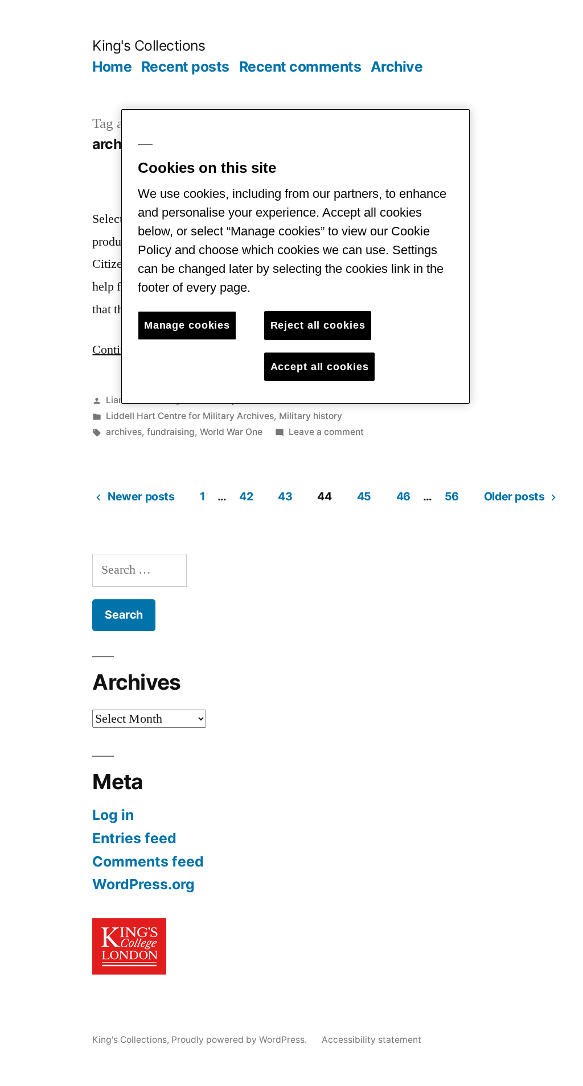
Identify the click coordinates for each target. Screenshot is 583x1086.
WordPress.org (143, 884)
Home (112, 66)
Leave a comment (326, 431)
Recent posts (185, 66)
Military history (310, 416)
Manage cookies (187, 325)
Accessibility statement (371, 1039)
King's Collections (148, 45)
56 (452, 496)
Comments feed (148, 861)
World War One (231, 431)
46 (403, 496)
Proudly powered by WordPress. (240, 1039)
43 (285, 496)
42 (246, 496)
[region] (295, 256)
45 (364, 496)
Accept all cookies (319, 366)
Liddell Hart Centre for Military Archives (190, 416)
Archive (397, 66)
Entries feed (134, 838)
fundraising (171, 431)
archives (124, 431)
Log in (113, 814)
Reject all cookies (318, 325)
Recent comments (300, 66)
